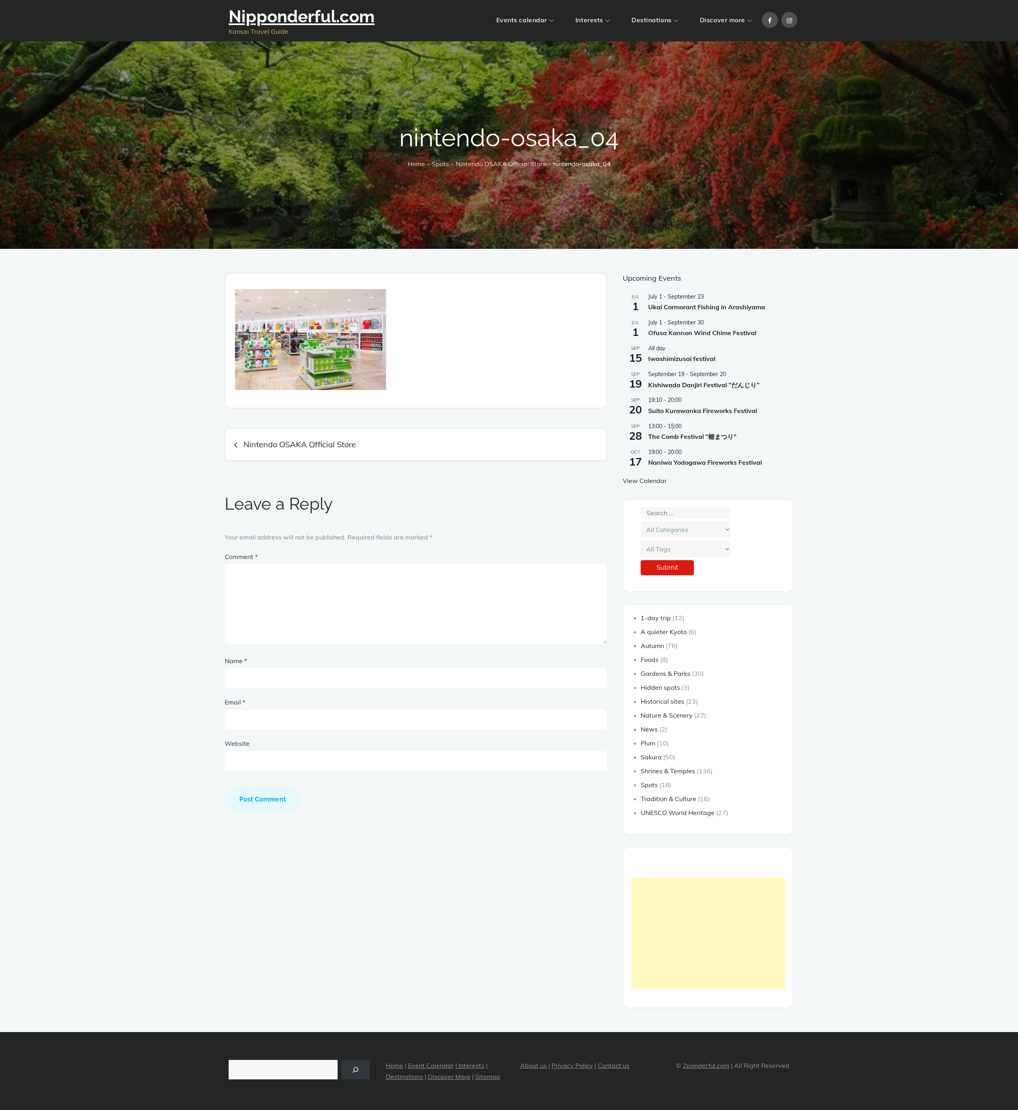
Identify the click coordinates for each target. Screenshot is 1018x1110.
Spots (649, 785)
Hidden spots (660, 687)
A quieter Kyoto (664, 632)
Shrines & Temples (668, 771)
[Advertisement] (708, 933)
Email (235, 702)
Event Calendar (431, 1065)
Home (394, 1065)
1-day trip (656, 618)
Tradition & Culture (668, 799)
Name (236, 661)
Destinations (651, 20)
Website (237, 743)
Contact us (613, 1065)
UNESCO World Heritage (678, 813)
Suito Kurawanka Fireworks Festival (702, 411)
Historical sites (662, 701)
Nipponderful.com (302, 16)
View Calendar (645, 481)
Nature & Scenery (667, 715)
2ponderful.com (706, 1065)
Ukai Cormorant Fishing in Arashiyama (706, 307)
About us (533, 1065)
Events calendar (521, 20)
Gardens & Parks (665, 673)
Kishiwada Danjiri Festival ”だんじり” (704, 385)
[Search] (356, 1069)
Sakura (651, 757)
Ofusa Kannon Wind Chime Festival (702, 333)
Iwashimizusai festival (681, 359)
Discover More (449, 1077)
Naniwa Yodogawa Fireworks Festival (705, 462)
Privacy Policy (572, 1065)
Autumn (652, 646)
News (649, 729)
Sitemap (487, 1077)
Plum (648, 743)
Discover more (722, 20)
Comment (241, 557)
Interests (589, 20)
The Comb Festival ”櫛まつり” (692, 437)
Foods (650, 660)
